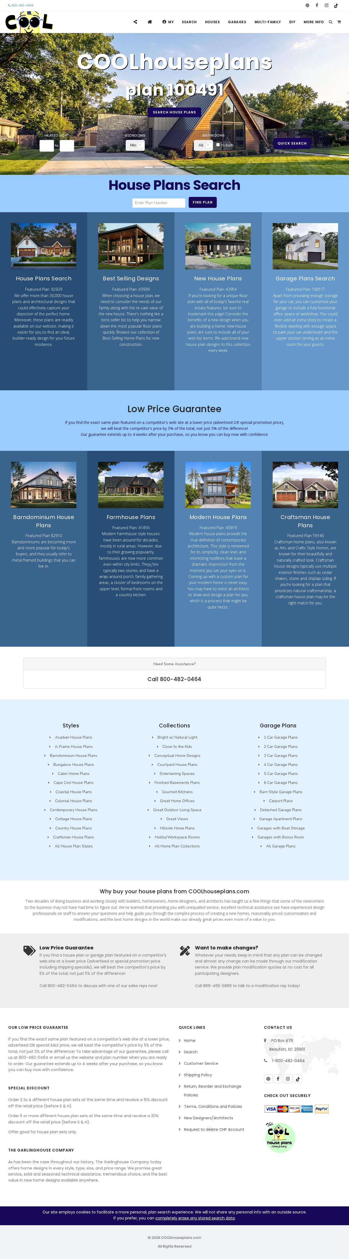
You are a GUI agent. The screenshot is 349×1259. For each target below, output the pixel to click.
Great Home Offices (177, 801)
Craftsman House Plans (73, 837)
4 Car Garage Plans (281, 764)
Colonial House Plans (73, 801)
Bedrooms (135, 135)
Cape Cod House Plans (74, 782)
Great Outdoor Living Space (177, 810)
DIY (292, 22)
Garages (237, 22)
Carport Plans (281, 801)
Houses (212, 22)
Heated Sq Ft (57, 135)
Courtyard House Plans (177, 764)
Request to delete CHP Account (214, 1129)
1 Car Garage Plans (281, 737)
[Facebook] (317, 5)
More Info (314, 22)
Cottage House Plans (73, 819)
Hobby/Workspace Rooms (177, 837)
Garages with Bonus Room (281, 837)
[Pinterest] (307, 5)
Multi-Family (268, 22)
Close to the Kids (177, 746)
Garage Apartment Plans (280, 819)
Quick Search (292, 143)
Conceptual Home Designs (177, 755)
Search (189, 22)
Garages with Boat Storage (281, 828)
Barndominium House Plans (73, 755)
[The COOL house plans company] (280, 1137)
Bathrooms (214, 135)
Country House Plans (73, 828)
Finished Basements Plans (177, 782)
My (171, 22)
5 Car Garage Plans (281, 773)
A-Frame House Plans (74, 746)
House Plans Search (174, 185)
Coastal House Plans (74, 792)
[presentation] (10, 108)
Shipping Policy (198, 1075)
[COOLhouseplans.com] (29, 22)
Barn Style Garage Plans (281, 792)
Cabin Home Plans (73, 773)
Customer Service (201, 1063)
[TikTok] (336, 5)
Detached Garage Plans (281, 810)
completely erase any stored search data (195, 1218)
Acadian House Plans (73, 737)
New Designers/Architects (208, 1118)
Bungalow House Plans (73, 764)
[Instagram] (326, 5)
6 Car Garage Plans (281, 782)
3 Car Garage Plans (281, 755)
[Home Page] (150, 22)
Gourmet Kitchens (177, 792)
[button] (148, 167)
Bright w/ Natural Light (177, 737)
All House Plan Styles (74, 846)
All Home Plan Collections (177, 846)
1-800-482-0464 (288, 1060)
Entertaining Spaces (177, 773)
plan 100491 (174, 90)
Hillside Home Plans (177, 828)
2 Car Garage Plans (281, 746)
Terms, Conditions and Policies (213, 1106)
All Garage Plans (281, 846)
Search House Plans (174, 112)
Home (189, 1040)
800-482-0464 (22, 5)
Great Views (177, 819)
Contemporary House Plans (73, 810)
